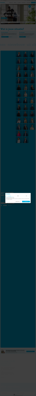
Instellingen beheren (18, 201)
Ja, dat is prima (26, 201)
